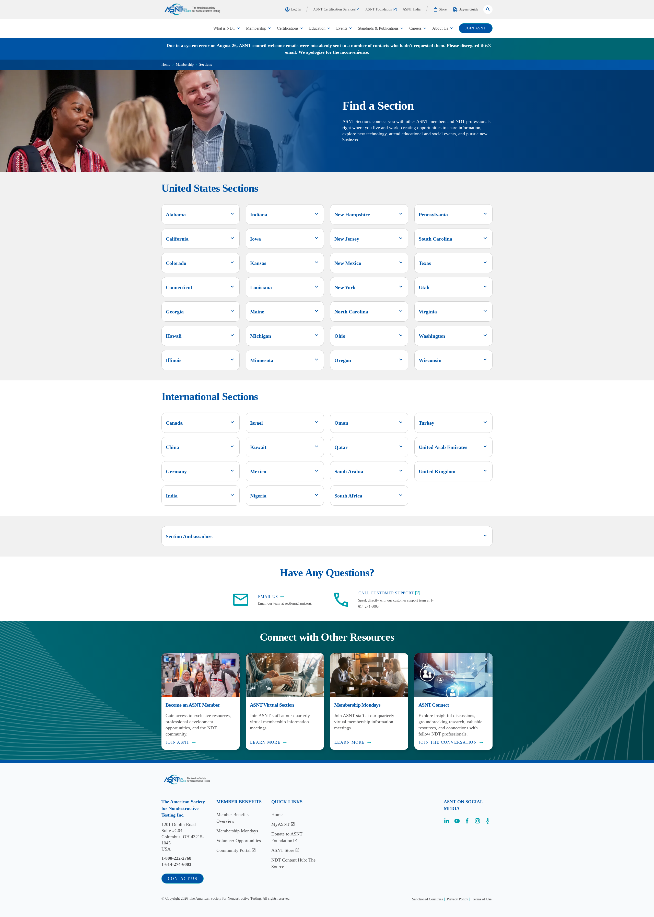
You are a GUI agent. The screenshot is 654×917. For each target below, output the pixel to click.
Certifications (287, 28)
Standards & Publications (378, 28)
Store (443, 9)
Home (165, 64)
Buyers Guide (468, 9)
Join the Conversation (448, 742)
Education (317, 28)
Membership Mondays (357, 705)
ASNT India (412, 9)
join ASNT (475, 28)
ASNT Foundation (378, 9)
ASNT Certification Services (334, 9)
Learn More (265, 742)
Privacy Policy (457, 899)
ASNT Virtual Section (272, 705)
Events (341, 28)
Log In (296, 9)
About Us (440, 28)
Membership (256, 28)
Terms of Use (482, 899)
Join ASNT (178, 742)
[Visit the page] (447, 822)
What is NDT (224, 28)
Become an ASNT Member (193, 705)
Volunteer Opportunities (238, 840)
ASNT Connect (433, 705)
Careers (415, 28)
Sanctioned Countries (427, 899)
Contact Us (182, 878)
